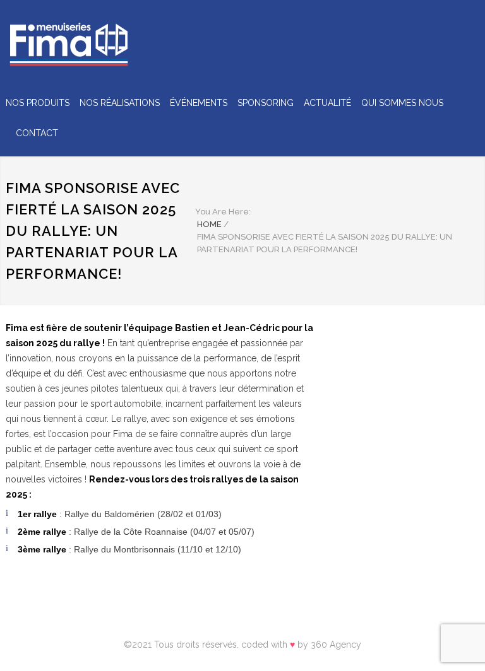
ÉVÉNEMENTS (198, 103)
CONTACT (37, 133)
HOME (209, 224)
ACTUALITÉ (327, 103)
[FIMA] (69, 45)
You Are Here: (223, 211)
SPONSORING (265, 103)
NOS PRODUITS (37, 103)
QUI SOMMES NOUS (402, 103)
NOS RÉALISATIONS (120, 103)
